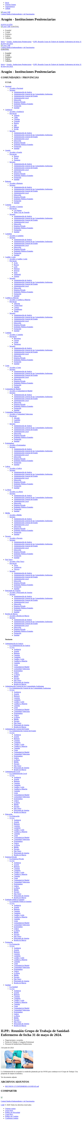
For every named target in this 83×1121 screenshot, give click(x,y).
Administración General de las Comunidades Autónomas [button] (33, 94)
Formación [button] (17, 106)
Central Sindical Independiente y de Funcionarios (17, 14)
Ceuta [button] (7, 366)
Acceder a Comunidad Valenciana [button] (21, 414)
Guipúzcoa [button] (17, 567)
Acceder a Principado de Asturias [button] (21, 592)
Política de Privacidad (12, 1112)
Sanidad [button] (16, 108)
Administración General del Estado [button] (26, 96)
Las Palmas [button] (18, 210)
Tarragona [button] (17, 344)
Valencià (8, 38)
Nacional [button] (8, 86)
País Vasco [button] (9, 559)
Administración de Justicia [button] (23, 92)
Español (8, 30)
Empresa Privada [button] (19, 102)
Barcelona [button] (17, 338)
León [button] (15, 267)
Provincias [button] (13, 113)
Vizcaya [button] (16, 569)
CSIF (3, 1105)
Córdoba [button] (17, 119)
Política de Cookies (11, 1116)
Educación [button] (17, 100)
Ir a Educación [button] (14, 816)
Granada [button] (17, 121)
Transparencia (10, 6)
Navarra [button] (8, 536)
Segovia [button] (16, 270)
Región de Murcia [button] (11, 614)
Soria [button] (15, 272)
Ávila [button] (16, 263)
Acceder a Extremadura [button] (18, 445)
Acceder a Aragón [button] (16, 152)
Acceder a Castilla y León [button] (18, 259)
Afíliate (7, 8)
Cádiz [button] (16, 117)
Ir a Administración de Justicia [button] (20, 645)
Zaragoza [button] (17, 160)
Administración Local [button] (21, 98)
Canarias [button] (8, 205)
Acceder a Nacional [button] (16, 88)
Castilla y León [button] (10, 257)
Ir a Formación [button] (15, 944)
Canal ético (9, 1114)
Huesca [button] (16, 156)
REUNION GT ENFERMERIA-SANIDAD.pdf (22, 1086)
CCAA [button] (12, 647)
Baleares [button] (8, 181)
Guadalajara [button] (18, 309)
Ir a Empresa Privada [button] (17, 859)
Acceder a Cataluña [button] (16, 334)
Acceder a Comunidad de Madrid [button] (21, 391)
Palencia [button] (17, 269)
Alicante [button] (17, 418)
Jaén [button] (15, 125)
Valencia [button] (17, 422)
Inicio (7, 3)
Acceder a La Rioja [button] (16, 492)
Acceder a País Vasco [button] (17, 561)
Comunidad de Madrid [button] (13, 389)
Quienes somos (10, 1108)
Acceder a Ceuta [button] (15, 367)
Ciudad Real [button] (18, 305)
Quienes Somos (10, 4)
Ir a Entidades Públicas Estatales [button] (20, 901)
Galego (7, 36)
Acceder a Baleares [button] (16, 183)
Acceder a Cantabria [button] (16, 236)
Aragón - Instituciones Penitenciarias (18, 42)
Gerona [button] (16, 340)
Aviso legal (9, 1110)
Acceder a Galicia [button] (16, 468)
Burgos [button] (16, 265)
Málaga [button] (16, 127)
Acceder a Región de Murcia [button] (19, 616)
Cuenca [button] (16, 307)
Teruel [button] (16, 158)
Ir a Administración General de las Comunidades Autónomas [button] (30, 688)
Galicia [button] (7, 466)
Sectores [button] (12, 90)
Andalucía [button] (8, 110)
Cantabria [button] (8, 234)
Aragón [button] (7, 150)
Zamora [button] (16, 276)
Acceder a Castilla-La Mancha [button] (20, 300)
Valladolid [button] (17, 274)
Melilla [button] (7, 513)
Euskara (8, 34)
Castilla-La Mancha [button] (12, 298)
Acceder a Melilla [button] (16, 515)
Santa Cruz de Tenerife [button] (22, 212)
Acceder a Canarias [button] (16, 207)
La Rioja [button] (8, 490)
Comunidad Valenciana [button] (13, 412)
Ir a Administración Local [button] (18, 773)
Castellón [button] (17, 420)
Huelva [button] (16, 123)
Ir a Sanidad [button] (14, 987)
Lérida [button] (16, 342)
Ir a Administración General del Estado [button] (23, 731)
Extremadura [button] (9, 443)
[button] (10, 26)
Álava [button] (16, 565)
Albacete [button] (17, 303)
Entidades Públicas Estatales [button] (23, 104)
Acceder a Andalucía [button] (17, 111)
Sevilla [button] (16, 129)
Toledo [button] (16, 311)
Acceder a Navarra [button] (16, 538)
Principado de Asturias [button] (13, 590)
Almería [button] (16, 115)
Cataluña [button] (8, 333)
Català (7, 32)
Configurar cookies (11, 1118)
